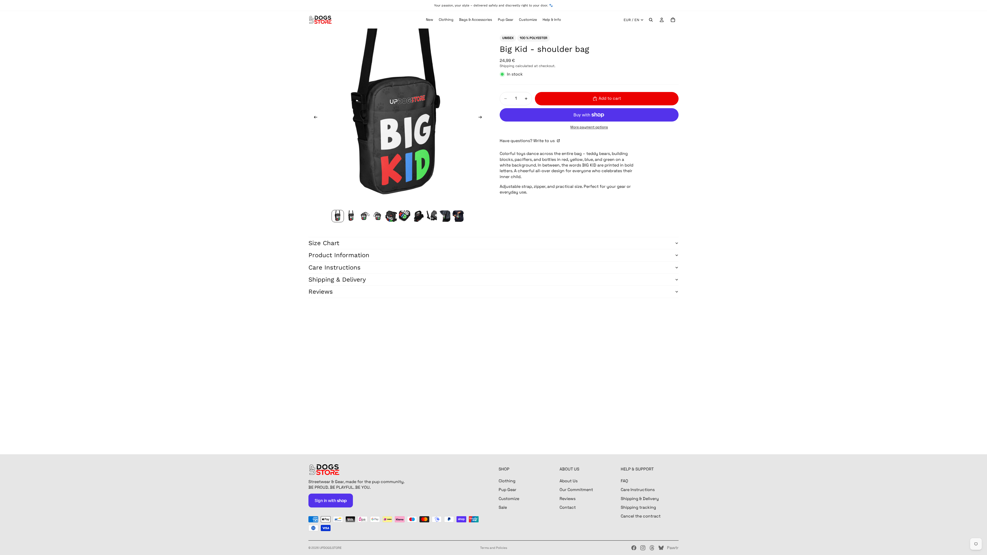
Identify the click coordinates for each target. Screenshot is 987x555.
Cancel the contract (641, 516)
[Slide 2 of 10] (351, 216)
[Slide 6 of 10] (404, 216)
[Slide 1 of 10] (337, 216)
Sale (503, 507)
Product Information (338, 255)
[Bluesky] (661, 548)
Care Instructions (334, 267)
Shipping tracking (638, 507)
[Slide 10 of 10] (458, 216)
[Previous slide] (314, 118)
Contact (568, 507)
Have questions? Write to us (528, 140)
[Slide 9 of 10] (444, 216)
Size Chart (323, 243)
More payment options (589, 127)
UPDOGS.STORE (330, 548)
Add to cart (610, 98)
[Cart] (673, 19)
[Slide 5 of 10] (391, 216)
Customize (509, 498)
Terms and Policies (493, 548)
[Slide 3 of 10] (364, 216)
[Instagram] (643, 548)
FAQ (624, 481)
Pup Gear (507, 489)
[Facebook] (634, 548)
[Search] (650, 19)
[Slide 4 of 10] (377, 216)
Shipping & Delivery (337, 279)
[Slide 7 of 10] (418, 216)
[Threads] (652, 548)
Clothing (507, 481)
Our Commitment (576, 489)
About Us (569, 481)
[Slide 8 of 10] (431, 216)
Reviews (320, 291)
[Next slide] (481, 118)
